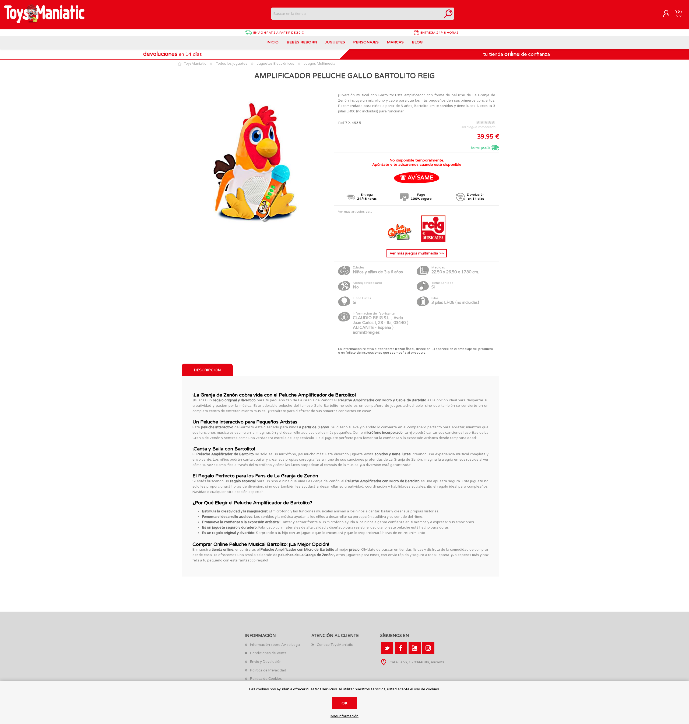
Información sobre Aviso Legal (275, 645)
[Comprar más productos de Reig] (433, 241)
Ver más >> (417, 253)
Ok (344, 703)
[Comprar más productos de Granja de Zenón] (400, 241)
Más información (344, 716)
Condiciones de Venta (268, 653)
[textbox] (356, 14)
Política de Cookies (266, 679)
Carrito (678, 14)
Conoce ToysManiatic (335, 645)
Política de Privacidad (268, 670)
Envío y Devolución (266, 662)
